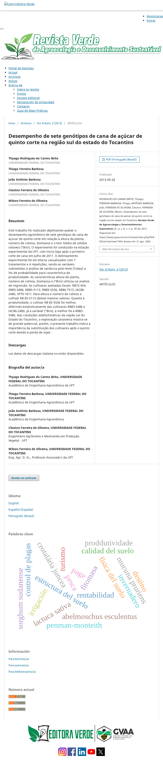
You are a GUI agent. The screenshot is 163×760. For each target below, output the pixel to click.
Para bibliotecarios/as (22, 672)
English (13, 503)
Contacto (23, 106)
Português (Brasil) (21, 516)
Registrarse (155, 16)
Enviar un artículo (23, 478)
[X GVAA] (100, 755)
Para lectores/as (18, 659)
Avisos (12, 81)
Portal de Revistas (21, 68)
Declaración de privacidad (35, 102)
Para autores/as (18, 665)
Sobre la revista (28, 89)
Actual (12, 72)
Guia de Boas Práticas (32, 111)
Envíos (21, 94)
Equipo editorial (28, 98)
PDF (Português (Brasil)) (121, 159)
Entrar (151, 20)
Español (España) (20, 510)
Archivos (14, 77)
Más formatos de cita (115, 249)
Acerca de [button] (15, 85)
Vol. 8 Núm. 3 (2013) (49, 123)
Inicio (11, 123)
